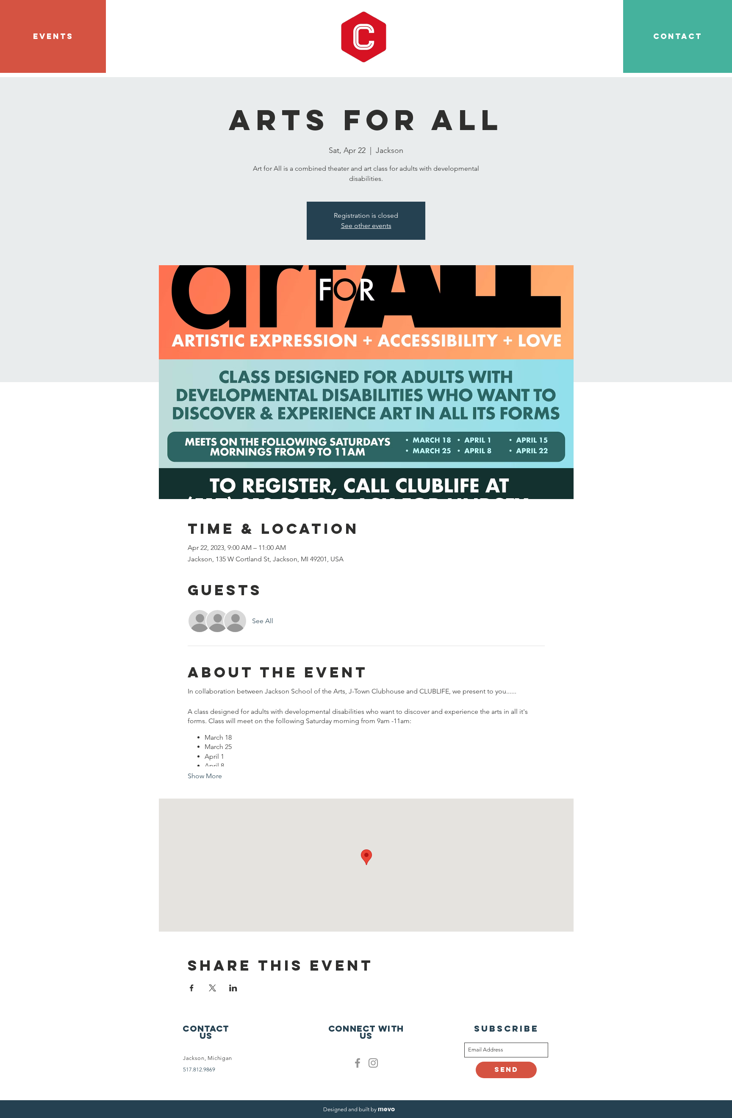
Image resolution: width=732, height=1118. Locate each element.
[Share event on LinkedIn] (233, 988)
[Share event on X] (212, 988)
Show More (205, 776)
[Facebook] (357, 1063)
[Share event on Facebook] (192, 988)
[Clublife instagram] (373, 1063)
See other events (366, 226)
